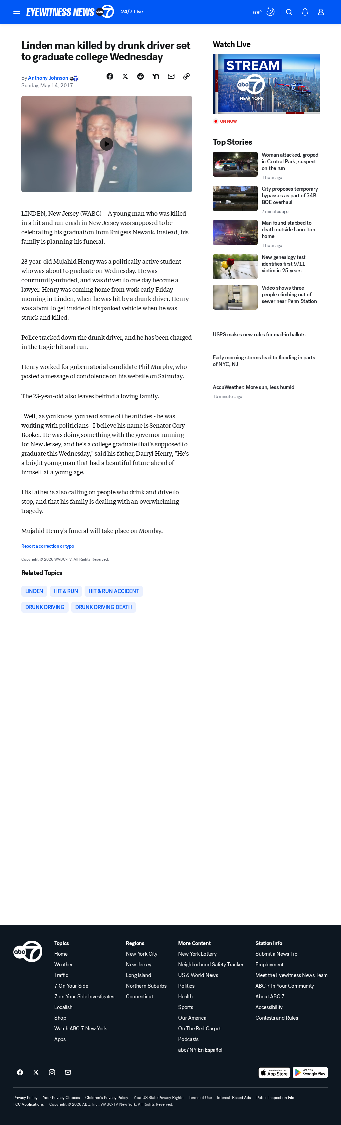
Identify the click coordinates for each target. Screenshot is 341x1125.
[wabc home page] (27, 951)
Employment (269, 964)
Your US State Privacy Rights (158, 1098)
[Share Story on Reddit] (140, 76)
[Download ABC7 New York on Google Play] (310, 1072)
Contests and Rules (276, 1018)
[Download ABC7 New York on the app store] (274, 1072)
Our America (192, 1018)
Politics (186, 986)
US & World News (198, 975)
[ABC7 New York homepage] (70, 12)
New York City (142, 954)
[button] (17, 11)
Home (61, 954)
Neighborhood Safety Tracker (210, 964)
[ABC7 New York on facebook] (20, 1072)
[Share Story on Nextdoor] (156, 76)
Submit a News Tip (276, 954)
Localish (63, 1007)
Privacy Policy (25, 1098)
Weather (63, 964)
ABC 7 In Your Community (284, 986)
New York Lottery (197, 954)
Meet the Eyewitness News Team (291, 975)
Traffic (61, 975)
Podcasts (188, 1039)
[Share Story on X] (125, 76)
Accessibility (269, 1007)
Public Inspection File (275, 1098)
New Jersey (139, 964)
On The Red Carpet (199, 1028)
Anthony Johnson (48, 77)
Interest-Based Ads (234, 1098)
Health (185, 996)
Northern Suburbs (146, 986)
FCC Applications (28, 1104)
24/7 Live (132, 11)
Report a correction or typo (47, 546)
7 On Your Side (71, 986)
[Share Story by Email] (171, 76)
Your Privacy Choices (61, 1098)
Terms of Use (200, 1098)
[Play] (266, 84)
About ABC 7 (269, 996)
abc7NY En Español (200, 1050)
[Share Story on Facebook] (110, 76)
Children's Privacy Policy (106, 1098)
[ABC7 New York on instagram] (52, 1072)
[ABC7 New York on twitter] (36, 1072)
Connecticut (139, 996)
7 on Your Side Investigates (84, 996)
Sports (185, 1007)
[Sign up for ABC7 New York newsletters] (68, 1072)
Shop (60, 1018)
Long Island (138, 975)
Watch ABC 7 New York (80, 1028)
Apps (60, 1039)
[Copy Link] (186, 76)
